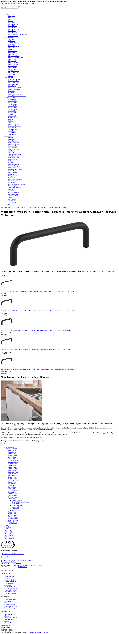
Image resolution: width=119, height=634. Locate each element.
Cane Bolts (11, 44)
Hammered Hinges (13, 166)
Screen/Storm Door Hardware (17, 96)
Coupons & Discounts (10, 590)
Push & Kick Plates (14, 89)
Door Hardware (9, 576)
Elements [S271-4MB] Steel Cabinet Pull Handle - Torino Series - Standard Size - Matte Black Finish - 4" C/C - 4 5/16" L (37, 349)
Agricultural (11, 39)
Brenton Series (12, 455)
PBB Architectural (13, 192)
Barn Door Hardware (14, 79)
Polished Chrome (17, 505)
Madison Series (12, 478)
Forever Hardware (13, 164)
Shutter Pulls (12, 111)
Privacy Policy (8, 619)
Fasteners (11, 137)
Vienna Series (12, 513)
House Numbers (13, 146)
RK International (13, 194)
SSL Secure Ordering (10, 617)
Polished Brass (16, 503)
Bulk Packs (11, 41)
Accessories (7, 585)
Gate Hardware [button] (8, 37)
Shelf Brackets (12, 147)
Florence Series (12, 463)
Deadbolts (11, 49)
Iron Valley (11, 174)
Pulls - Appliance (13, 22)
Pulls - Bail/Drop (13, 24)
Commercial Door (13, 81)
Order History (8, 601)
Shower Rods (12, 127)
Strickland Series (13, 493)
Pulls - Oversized (9, 537)
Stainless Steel (16, 510)
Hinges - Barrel (12, 59)
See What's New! (9, 591)
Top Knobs (11, 201)
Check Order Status (10, 599)
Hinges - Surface (13, 64)
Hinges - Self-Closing (14, 62)
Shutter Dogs (12, 102)
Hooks (6, 525)
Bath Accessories (9, 447)
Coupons (32, 3)
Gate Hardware (8, 583)
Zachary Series (12, 523)
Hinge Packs (12, 52)
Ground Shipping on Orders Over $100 (14, 3)
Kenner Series (12, 473)
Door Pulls (11, 91)
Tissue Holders (12, 129)
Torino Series (12, 498)
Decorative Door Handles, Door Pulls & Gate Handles (17, 560)
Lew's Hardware (13, 181)
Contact (6, 621)
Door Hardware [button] (9, 77)
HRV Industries (12, 172)
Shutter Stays (12, 112)
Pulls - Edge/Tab (13, 27)
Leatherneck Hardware (15, 179)
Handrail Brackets (13, 142)
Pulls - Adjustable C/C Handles (17, 34)
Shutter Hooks (12, 106)
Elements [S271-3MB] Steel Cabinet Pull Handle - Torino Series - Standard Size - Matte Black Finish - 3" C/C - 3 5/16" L (37, 330)
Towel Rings (12, 132)
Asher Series (12, 452)
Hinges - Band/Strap (14, 56)
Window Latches (13, 114)
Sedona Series (12, 487)
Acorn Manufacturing (14, 154)
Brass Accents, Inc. (13, 157)
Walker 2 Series (12, 517)
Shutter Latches (12, 107)
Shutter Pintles (12, 109)
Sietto (10, 197)
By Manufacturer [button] (9, 152)
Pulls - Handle (12, 32)
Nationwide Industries (14, 187)
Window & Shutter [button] (10, 97)
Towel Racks (12, 134)
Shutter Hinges (12, 104)
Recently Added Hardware (8, 562)
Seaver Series (12, 485)
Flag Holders (12, 139)
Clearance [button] (7, 204)
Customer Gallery (6, 557)
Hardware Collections (10, 448)
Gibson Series (12, 467)
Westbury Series (13, 520)
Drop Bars (11, 47)
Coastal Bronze (12, 159)
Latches (10, 21)
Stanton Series (12, 492)
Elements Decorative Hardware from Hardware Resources (25, 437)
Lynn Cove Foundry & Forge (16, 184)
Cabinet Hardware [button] (9, 14)
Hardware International (15, 169)
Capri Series (11, 458)
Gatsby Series (12, 465)
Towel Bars (11, 131)
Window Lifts (12, 116)
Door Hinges (12, 86)
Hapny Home (12, 167)
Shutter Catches (12, 101)
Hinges (10, 17)
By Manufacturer (9, 586)
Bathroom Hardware (10, 580)
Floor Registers (12, 141)
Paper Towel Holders (14, 126)
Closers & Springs (13, 46)
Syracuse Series (12, 495)
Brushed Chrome (17, 500)
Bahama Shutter (13, 99)
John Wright (11, 177)
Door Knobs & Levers (14, 87)
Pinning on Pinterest (10, 614)
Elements (11, 162)
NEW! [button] (6, 12)
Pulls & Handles (13, 69)
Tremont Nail (12, 202)
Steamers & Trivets (13, 149)
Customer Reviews (10, 593)
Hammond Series (13, 472)
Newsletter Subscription (11, 606)
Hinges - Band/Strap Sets (15, 57)
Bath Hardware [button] (8, 119)
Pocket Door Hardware (15, 94)
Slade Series (11, 488)
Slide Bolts (11, 74)
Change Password (9, 604)
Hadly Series (12, 470)
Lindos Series (12, 477)
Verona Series (12, 512)
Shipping (7, 616)
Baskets (10, 121)
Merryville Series (13, 480)
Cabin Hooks (12, 42)
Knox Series (11, 475)
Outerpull (11, 191)
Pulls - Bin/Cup (12, 26)
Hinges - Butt (12, 61)
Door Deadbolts (13, 84)
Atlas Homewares (13, 156)
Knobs (10, 19)
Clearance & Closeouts (11, 588)
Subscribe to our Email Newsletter (11, 563)
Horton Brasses (12, 171)
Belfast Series (12, 453)
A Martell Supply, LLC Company (38, 632)
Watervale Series (13, 518)
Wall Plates (11, 151)
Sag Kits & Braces (13, 71)
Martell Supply (12, 186)
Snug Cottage (12, 199)
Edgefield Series (13, 462)
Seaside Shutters (13, 196)
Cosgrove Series (13, 460)
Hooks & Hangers (13, 124)
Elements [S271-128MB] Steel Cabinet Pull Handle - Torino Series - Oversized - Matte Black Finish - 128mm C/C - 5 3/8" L (37, 291)
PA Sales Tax (8, 622)
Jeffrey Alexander (13, 176)
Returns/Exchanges (10, 608)
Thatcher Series (12, 497)
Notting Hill (11, 189)
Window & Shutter (10, 581)
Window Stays (12, 117)
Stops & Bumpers (13, 72)
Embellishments (12, 92)
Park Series (11, 483)
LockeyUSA (12, 182)
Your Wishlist (8, 603)
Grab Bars (11, 122)
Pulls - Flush (12, 31)
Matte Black (15, 507)
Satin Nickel (15, 508)
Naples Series (12, 482)
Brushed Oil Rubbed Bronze (20, 502)
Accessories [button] (7, 136)
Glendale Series (12, 468)
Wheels (10, 76)
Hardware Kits (12, 51)
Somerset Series (12, 490)
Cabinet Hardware (9, 578)
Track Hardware (13, 36)
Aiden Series (12, 450)
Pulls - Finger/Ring (13, 29)
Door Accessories (13, 82)
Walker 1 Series (12, 515)
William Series (12, 522)
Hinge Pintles (12, 54)
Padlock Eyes (12, 67)
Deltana (10, 161)
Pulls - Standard (9, 538)
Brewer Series (12, 457)
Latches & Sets (12, 66)
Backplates (11, 16)
